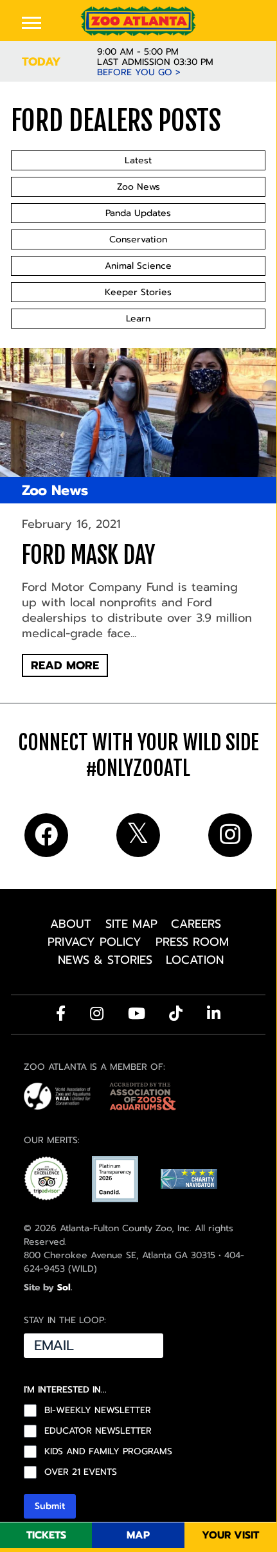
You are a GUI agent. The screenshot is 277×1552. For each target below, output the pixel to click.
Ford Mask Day (89, 555)
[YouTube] (136, 1013)
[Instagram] (96, 1013)
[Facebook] (61, 1013)
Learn (138, 318)
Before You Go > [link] (139, 73)
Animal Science (138, 266)
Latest (138, 160)
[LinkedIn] (213, 1013)
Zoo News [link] (55, 490)
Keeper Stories (138, 292)
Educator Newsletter (98, 1431)
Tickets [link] (46, 1535)
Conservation (138, 239)
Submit (50, 1506)
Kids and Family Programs (108, 1451)
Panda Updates (138, 213)
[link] (138, 21)
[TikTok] (176, 1013)
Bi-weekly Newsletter (97, 1410)
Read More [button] (65, 665)
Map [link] (138, 1535)
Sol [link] (64, 1287)
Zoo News (138, 187)
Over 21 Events (80, 1472)
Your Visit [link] (230, 1535)
